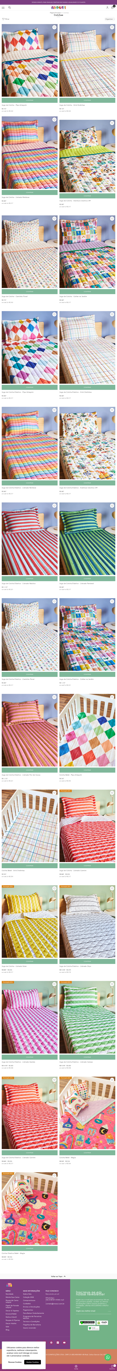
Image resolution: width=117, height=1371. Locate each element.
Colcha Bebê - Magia (67, 1158)
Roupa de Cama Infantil (12, 1301)
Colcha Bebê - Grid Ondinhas (13, 871)
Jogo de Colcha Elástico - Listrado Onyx (75, 966)
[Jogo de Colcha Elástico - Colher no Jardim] (87, 634)
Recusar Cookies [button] (15, 1362)
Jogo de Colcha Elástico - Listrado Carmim (18, 1158)
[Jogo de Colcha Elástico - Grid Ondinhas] (87, 347)
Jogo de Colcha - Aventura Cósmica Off (75, 201)
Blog (7, 1330)
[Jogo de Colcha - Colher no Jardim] (87, 251)
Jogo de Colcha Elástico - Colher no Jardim (76, 679)
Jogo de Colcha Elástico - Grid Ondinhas (75, 392)
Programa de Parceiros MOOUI (32, 1317)
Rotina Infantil (11, 1317)
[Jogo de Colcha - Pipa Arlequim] (30, 60)
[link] (76, 1367)
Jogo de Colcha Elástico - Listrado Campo (76, 1062)
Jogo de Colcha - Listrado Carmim (72, 871)
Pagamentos (28, 1310)
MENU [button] (8, 1291)
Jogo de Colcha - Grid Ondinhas (72, 105)
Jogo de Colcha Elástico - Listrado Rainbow (19, 488)
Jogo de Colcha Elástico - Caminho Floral (18, 679)
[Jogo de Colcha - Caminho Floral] (30, 251)
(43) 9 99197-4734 (52, 1300)
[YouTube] (64, 1342)
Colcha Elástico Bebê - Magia (13, 1253)
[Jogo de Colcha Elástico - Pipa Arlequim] (30, 347)
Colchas (66, 13)
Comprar (29, 100)
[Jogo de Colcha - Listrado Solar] (30, 921)
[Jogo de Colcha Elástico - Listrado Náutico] (30, 538)
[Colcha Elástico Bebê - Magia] (30, 1208)
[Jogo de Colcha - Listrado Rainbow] (30, 152)
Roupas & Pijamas (13, 1320)
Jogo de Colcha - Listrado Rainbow (15, 197)
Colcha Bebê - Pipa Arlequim (70, 775)
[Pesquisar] (10, 7)
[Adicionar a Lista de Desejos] (54, 27)
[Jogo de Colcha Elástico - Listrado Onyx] (87, 921)
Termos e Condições (31, 1321)
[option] (58, 2)
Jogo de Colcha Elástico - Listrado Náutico (19, 583)
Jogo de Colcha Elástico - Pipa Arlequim (17, 392)
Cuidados (27, 1304)
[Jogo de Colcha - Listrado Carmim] (87, 826)
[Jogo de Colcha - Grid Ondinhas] (87, 60)
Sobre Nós (27, 1294)
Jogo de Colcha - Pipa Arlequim (14, 105)
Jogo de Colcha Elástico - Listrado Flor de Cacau (21, 775)
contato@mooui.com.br (55, 1304)
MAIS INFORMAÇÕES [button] (31, 1291)
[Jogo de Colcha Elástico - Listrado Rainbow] (30, 443)
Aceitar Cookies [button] (32, 1362)
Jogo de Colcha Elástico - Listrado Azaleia (18, 1062)
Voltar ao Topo (56, 1276)
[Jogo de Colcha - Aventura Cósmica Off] (87, 156)
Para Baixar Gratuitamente (33, 1313)
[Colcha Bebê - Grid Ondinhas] (30, 826)
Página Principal (55, 13)
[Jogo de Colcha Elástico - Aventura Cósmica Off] (87, 443)
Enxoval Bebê (11, 1314)
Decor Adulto (11, 1323)
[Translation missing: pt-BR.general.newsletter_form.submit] (109, 1311)
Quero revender (29, 1328)
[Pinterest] (51, 1342)
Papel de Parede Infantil (12, 1306)
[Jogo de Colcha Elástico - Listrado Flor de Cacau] (30, 730)
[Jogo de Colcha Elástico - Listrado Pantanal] (87, 538)
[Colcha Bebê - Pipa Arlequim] (87, 730)
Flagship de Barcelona (32, 1325)
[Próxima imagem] (54, 60)
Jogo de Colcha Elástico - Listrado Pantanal (76, 583)
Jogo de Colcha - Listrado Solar (14, 966)
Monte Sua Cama (12, 1297)
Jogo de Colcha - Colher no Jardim (73, 296)
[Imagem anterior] (5, 60)
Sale (7, 1327)
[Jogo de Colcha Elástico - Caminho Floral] (30, 634)
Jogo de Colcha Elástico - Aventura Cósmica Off (78, 488)
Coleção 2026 (28, 1297)
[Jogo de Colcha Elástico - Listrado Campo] (87, 1017)
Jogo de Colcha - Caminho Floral (15, 296)
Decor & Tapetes (12, 1311)
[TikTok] (57, 1342)
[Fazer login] (107, 7)
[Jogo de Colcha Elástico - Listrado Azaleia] (30, 1017)
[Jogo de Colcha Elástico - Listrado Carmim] (30, 1113)
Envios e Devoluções (31, 1307)
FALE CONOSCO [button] (52, 1291)
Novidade (9, 1294)
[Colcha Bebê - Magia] (87, 1113)
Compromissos (29, 1300)
